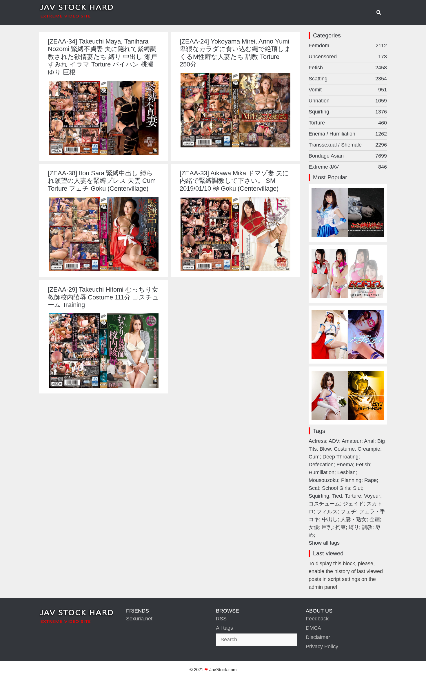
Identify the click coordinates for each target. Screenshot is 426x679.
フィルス (327, 511)
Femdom (348, 45)
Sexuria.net (139, 619)
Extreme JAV (348, 167)
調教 (367, 527)
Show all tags (324, 543)
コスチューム (324, 504)
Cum (314, 457)
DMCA (313, 628)
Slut (357, 488)
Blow (325, 449)
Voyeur (372, 496)
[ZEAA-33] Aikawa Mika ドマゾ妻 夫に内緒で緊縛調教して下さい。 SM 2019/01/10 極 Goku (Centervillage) (234, 180)
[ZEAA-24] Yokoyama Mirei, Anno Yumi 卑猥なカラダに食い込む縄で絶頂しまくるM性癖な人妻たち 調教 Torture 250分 (235, 53)
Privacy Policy (322, 646)
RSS (221, 619)
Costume (344, 449)
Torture (348, 123)
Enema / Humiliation (348, 134)
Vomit (348, 90)
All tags (224, 628)
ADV (334, 441)
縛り (354, 527)
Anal (369, 441)
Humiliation (321, 472)
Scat (314, 488)
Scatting (348, 79)
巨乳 (327, 527)
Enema (344, 464)
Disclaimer (318, 637)
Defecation (321, 464)
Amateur (351, 441)
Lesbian (346, 472)
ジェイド (353, 504)
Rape (370, 480)
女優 (314, 527)
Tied (337, 496)
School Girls (336, 488)
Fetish (348, 68)
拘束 (340, 527)
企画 (374, 519)
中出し (330, 519)
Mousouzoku (323, 480)
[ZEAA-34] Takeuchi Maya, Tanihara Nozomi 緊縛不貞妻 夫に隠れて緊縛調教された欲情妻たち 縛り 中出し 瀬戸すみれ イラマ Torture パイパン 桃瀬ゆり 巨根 (102, 57)
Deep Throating (340, 457)
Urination (348, 101)
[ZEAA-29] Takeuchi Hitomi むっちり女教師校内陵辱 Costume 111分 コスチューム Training (103, 297)
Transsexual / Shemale (348, 145)
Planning (351, 480)
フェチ (348, 511)
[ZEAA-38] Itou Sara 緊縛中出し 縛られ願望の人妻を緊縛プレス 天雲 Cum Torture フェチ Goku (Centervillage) (102, 180)
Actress (317, 441)
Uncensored (348, 56)
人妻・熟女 (354, 519)
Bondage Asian (348, 156)
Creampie (369, 449)
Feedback (317, 619)
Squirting (348, 112)
